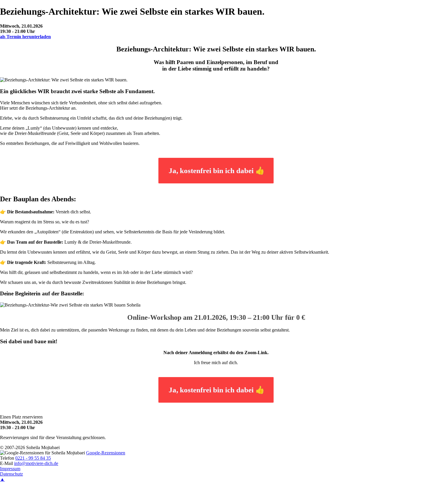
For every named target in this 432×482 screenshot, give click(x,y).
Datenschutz (11, 473)
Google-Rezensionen (105, 452)
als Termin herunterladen (25, 36)
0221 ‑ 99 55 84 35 (33, 458)
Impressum (10, 468)
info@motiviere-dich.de (36, 463)
